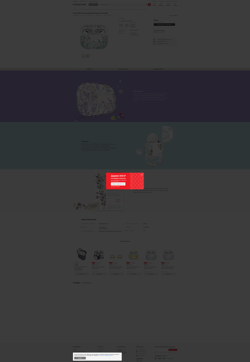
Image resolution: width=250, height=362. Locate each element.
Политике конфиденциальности (106, 355)
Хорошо (80, 358)
